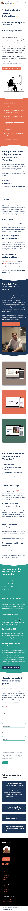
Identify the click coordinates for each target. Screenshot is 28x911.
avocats (4, 263)
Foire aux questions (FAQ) (12, 139)
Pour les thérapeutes (7, 901)
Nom (4, 713)
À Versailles (5, 874)
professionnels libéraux (9, 261)
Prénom (4, 707)
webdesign (20, 621)
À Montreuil (5, 877)
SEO (18, 490)
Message (5, 739)
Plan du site (10, 907)
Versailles (21, 297)
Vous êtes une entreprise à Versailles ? (15, 107)
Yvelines (4, 879)
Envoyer (5, 763)
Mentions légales (16, 907)
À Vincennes (6, 875)
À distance (5, 872)
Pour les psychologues (8, 900)
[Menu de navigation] (25, 2)
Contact (6, 907)
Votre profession (6, 726)
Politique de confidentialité (7, 909)
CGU (20, 907)
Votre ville (4, 733)
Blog (3, 907)
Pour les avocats (7, 898)
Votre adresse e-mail (7, 720)
